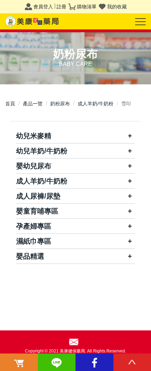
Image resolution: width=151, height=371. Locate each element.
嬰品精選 (30, 256)
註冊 (61, 6)
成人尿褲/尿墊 (38, 196)
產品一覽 (32, 103)
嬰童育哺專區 (37, 211)
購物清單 (87, 6)
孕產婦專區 (33, 226)
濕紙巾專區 (33, 241)
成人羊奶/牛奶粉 (95, 103)
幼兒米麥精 (33, 136)
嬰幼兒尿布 (33, 166)
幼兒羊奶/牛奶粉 (41, 151)
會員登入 (43, 6)
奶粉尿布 (60, 103)
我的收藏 (117, 6)
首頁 (10, 103)
